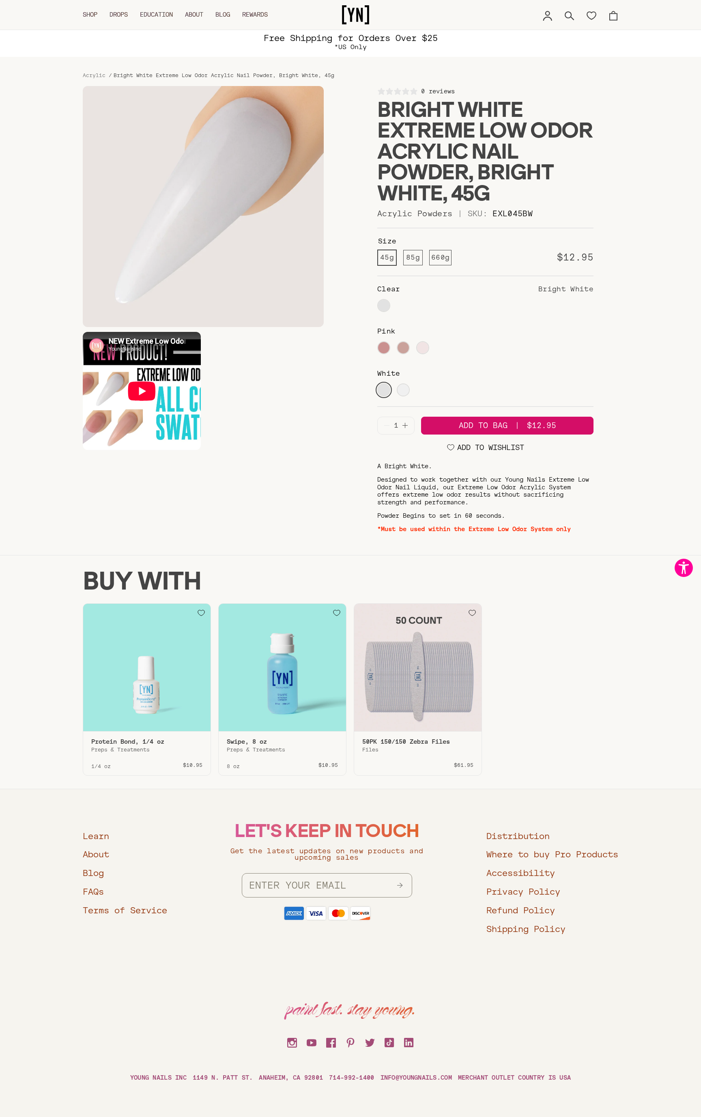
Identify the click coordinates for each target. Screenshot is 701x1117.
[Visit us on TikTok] (389, 1041)
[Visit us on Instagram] (292, 1041)
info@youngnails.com (416, 1077)
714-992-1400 (351, 1077)
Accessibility (520, 873)
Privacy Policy (523, 891)
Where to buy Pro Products (552, 854)
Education (156, 14)
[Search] (569, 14)
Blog (222, 14)
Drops (119, 14)
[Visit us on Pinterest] (350, 1041)
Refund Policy (520, 910)
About (194, 14)
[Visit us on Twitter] (370, 1041)
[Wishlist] (591, 15)
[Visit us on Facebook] (331, 1041)
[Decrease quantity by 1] (387, 425)
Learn (96, 836)
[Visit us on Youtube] (311, 1041)
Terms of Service (125, 910)
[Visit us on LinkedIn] (409, 1041)
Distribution (518, 836)
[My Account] (548, 14)
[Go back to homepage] (356, 15)
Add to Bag (507, 425)
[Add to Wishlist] (201, 613)
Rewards (255, 14)
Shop (90, 14)
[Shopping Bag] (613, 14)
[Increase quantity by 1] (405, 425)
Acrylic (94, 75)
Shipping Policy (526, 929)
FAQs (93, 891)
